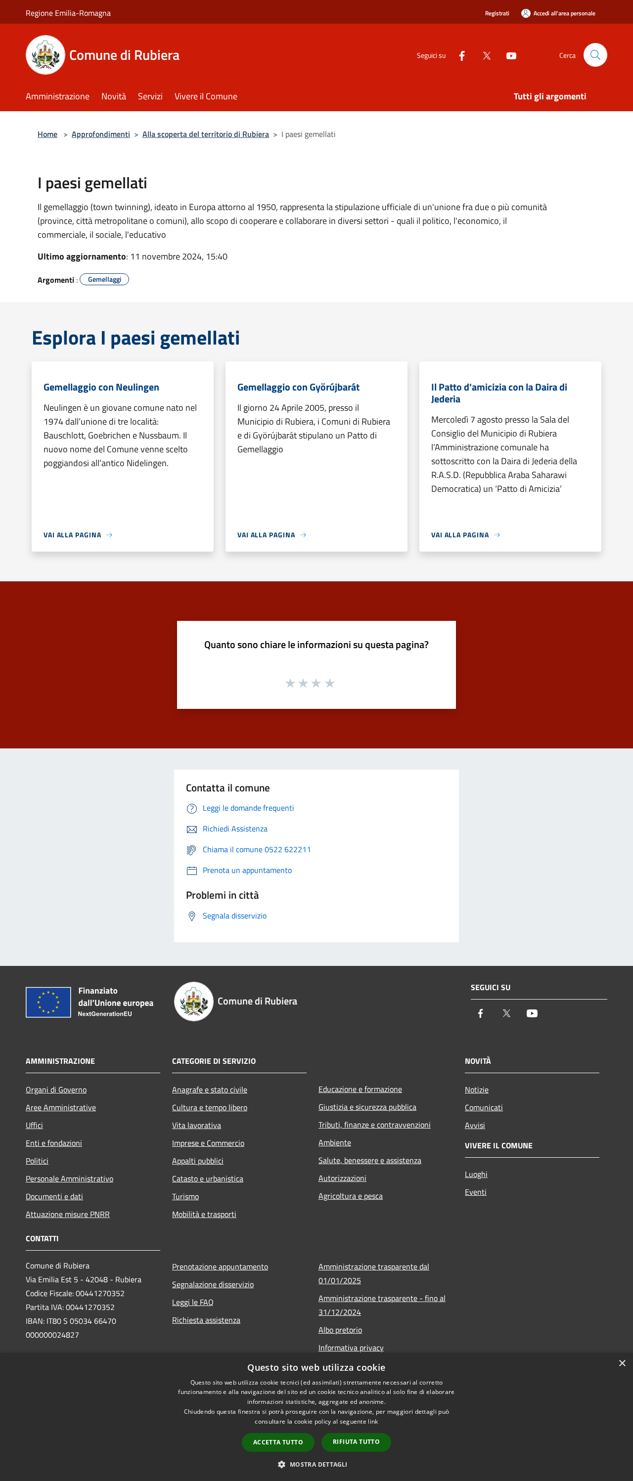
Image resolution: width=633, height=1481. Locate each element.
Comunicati (484, 1107)
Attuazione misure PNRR (68, 1214)
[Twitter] (483, 54)
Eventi (476, 1192)
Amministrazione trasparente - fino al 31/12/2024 (382, 1305)
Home (47, 134)
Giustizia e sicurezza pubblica (367, 1107)
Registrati (497, 13)
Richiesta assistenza (206, 1320)
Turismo (185, 1196)
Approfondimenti (101, 134)
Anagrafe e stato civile (209, 1089)
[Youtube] (507, 54)
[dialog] (316, 1417)
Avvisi (475, 1125)
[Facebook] (458, 54)
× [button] (622, 1363)
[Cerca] (595, 55)
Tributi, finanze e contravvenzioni (374, 1125)
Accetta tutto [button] (278, 1442)
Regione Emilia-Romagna (68, 13)
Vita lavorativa (196, 1125)
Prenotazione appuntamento (220, 1266)
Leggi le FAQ (193, 1302)
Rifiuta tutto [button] (356, 1441)
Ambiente (334, 1142)
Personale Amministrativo (69, 1178)
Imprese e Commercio (208, 1143)
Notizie (477, 1089)
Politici (37, 1161)
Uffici (34, 1125)
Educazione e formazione (360, 1089)
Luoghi (476, 1174)
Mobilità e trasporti (204, 1214)
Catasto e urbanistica (207, 1178)
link (373, 1421)
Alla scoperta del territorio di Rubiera (205, 134)
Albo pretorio (340, 1330)
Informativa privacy (351, 1347)
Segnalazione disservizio (213, 1284)
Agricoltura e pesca (350, 1196)
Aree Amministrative (61, 1107)
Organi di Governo (56, 1089)
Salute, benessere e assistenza (369, 1160)
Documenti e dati (54, 1196)
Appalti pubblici (198, 1161)
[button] (316, 1464)
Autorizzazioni (342, 1178)
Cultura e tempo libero (209, 1107)
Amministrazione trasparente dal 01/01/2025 (373, 1273)
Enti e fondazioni (54, 1143)
